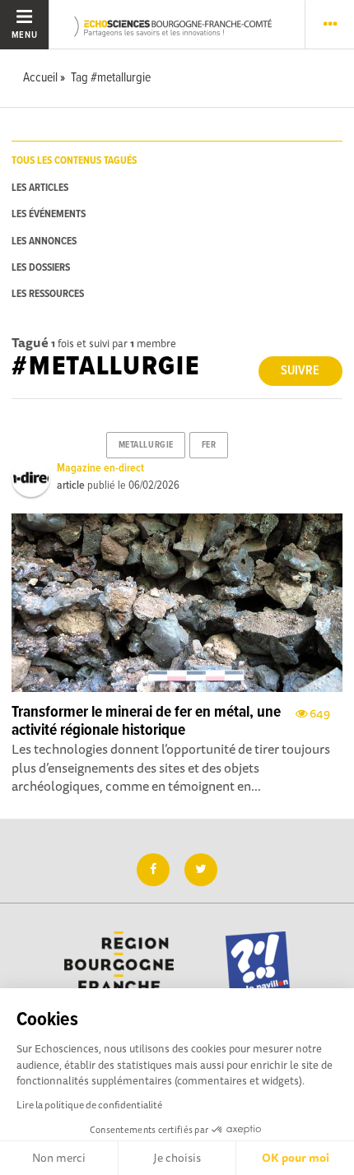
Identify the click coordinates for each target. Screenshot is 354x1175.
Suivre (300, 370)
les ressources (48, 294)
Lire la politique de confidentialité (89, 1104)
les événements (49, 214)
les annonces (44, 241)
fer (209, 445)
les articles (40, 188)
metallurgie (146, 445)
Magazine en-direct (100, 468)
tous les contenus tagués (74, 161)
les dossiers (41, 268)
